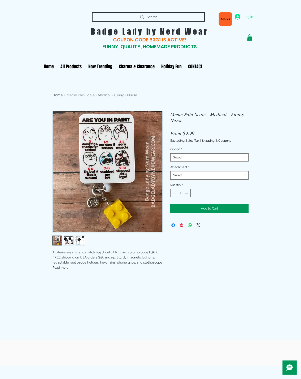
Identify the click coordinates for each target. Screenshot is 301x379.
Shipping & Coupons (216, 140)
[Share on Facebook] (173, 225)
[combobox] (209, 157)
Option (176, 149)
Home (57, 95)
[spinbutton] (180, 193)
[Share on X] (198, 225)
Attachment (179, 167)
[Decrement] (174, 193)
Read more (60, 267)
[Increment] (187, 193)
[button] (249, 37)
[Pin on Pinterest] (181, 225)
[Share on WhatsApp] (190, 225)
